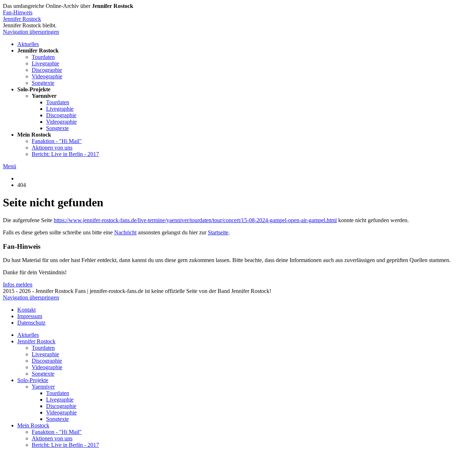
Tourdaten (43, 57)
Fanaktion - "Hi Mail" (57, 141)
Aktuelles (28, 44)
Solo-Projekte (32, 380)
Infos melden (17, 284)
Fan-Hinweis (17, 12)
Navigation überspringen (31, 32)
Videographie (47, 76)
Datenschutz (31, 323)
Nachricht (125, 232)
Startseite (218, 232)
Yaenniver (43, 387)
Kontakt (26, 310)
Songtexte (43, 83)
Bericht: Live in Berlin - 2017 (65, 154)
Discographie (47, 70)
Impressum (29, 316)
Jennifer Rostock (22, 19)
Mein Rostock (33, 425)
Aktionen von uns (52, 148)
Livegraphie (45, 63)
